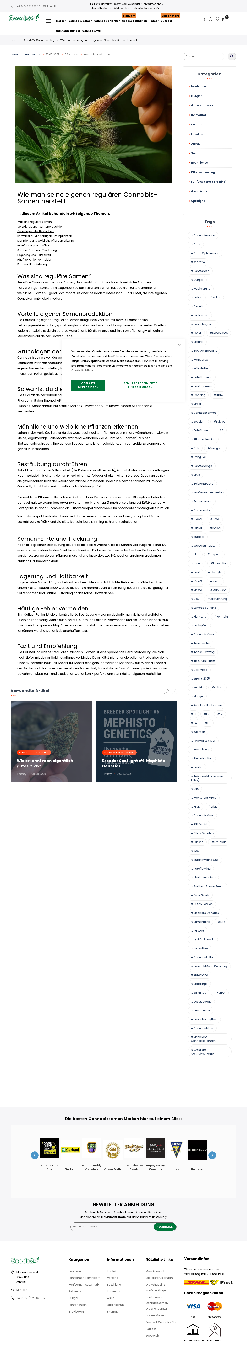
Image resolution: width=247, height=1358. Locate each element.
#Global (196, 519)
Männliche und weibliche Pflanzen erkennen (46, 241)
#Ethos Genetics (202, 833)
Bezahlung (114, 1285)
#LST (219, 430)
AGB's (110, 1298)
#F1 (193, 714)
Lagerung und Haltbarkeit (34, 255)
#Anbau (196, 297)
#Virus (195, 475)
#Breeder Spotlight (204, 351)
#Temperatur (200, 643)
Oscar (15, 54)
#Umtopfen (199, 625)
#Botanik (197, 342)
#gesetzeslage (201, 1001)
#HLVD (195, 806)
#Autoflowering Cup (205, 860)
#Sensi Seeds (200, 895)
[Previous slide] (35, 1155)
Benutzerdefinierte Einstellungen (140, 385)
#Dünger (197, 280)
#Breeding (198, 395)
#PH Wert (197, 931)
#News (215, 519)
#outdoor (197, 537)
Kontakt (51, 6)
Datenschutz (115, 1305)
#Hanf (195, 572)
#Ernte (218, 395)
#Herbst (219, 993)
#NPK (221, 922)
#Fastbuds (218, 842)
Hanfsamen (33, 54)
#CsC (195, 599)
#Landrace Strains (203, 608)
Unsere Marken (156, 1315)
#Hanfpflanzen (201, 386)
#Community (200, 510)
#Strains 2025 (200, 679)
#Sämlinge (198, 993)
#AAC (195, 851)
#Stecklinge (199, 984)
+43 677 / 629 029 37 (27, 6)
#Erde (195, 448)
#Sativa (196, 528)
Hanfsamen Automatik (84, 1285)
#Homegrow (199, 359)
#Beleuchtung (217, 599)
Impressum (114, 1291)
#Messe (196, 590)
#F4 (194, 723)
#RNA (195, 789)
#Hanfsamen (200, 271)
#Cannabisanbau (203, 235)
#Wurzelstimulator (204, 546)
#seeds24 (198, 262)
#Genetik (197, 306)
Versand (112, 1278)
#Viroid (196, 404)
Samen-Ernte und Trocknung (37, 250)
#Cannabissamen (203, 413)
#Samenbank (200, 922)
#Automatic (199, 975)
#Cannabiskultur (202, 957)
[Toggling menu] (48, 21)
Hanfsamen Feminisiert (84, 1278)
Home (14, 40)
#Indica (215, 528)
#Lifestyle (215, 572)
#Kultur (215, 297)
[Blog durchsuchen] (232, 56)
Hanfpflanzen (78, 1305)
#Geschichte (219, 333)
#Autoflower (199, 430)
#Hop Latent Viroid (203, 798)
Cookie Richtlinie (82, 370)
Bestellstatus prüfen (159, 1278)
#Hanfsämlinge (201, 466)
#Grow (195, 244)
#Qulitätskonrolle (203, 939)
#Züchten (198, 732)
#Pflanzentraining (203, 439)
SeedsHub (152, 1336)
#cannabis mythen (204, 1019)
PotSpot (151, 1329)
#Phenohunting (201, 758)
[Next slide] (212, 1155)
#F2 (206, 714)
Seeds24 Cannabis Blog (39, 40)
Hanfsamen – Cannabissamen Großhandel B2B (157, 1303)
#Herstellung (200, 749)
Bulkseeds (75, 1291)
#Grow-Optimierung (205, 253)
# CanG (196, 581)
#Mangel (197, 696)
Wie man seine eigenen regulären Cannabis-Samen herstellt (98, 40)
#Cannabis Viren (202, 634)
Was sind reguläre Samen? (35, 222)
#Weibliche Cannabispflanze (202, 1051)
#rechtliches (200, 315)
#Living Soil (198, 457)
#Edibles (219, 422)
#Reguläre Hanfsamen (206, 705)
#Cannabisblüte (202, 1028)
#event (215, 581)
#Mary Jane (218, 590)
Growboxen (76, 1311)
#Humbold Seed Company (209, 966)
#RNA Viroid (199, 824)
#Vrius (212, 806)
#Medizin (197, 687)
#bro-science (200, 1010)
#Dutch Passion (202, 904)
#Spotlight (198, 422)
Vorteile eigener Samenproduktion (40, 227)
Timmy (21, 774)
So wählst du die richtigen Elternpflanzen (44, 236)
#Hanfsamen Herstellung (208, 492)
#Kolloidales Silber (203, 741)
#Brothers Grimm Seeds (207, 886)
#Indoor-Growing (203, 652)
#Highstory (198, 616)
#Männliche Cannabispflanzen (203, 1039)
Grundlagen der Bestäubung (36, 231)
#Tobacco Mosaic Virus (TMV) (207, 778)
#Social (196, 333)
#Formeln (221, 616)
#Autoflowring (201, 869)
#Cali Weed (199, 670)
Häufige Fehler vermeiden (34, 259)
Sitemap (112, 1311)
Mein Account (155, 1271)
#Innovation (219, 563)
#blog (195, 554)
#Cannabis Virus (202, 815)
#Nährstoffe (199, 368)
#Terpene (214, 554)
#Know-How (199, 948)
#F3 (220, 714)
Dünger (73, 1298)
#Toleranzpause (202, 484)
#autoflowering (201, 377)
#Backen (197, 842)
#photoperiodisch (203, 877)
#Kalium (217, 687)
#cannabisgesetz (203, 324)
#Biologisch (215, 448)
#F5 (207, 723)
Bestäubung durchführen (34, 245)
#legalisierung (200, 289)
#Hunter (197, 767)
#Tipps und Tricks (203, 661)
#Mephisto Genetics (205, 913)
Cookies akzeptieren (88, 385)
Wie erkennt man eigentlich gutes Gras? (45, 763)
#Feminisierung (201, 501)
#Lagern (197, 563)
